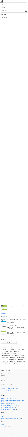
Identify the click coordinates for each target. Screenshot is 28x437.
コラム (15, 342)
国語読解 (5, 349)
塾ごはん (12, 349)
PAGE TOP (26, 422)
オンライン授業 (6, 342)
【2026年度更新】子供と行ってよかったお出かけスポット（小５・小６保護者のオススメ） (17, 326)
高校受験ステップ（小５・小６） (8, 398)
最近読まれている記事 (5, 370)
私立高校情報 (22, 359)
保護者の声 (3, 378)
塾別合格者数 (21, 349)
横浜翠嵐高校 (14, 357)
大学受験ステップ (4, 380)
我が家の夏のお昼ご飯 (8, 355)
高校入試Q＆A (21, 361)
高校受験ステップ (4, 416)
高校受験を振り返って (8, 363)
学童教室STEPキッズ (7, 351)
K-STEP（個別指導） (5, 426)
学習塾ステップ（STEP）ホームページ (9, 388)
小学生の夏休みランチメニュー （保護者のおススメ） (16, 306)
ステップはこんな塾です (6, 390)
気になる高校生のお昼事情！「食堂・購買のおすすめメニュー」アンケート (16, 320)
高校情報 (17, 363)
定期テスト (18, 351)
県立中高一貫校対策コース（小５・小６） (9, 403)
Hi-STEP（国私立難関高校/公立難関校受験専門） (11, 418)
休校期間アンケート (7, 347)
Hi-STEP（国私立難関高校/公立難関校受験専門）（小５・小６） (13, 401)
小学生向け (6, 353)
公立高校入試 (18, 347)
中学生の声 (3, 11)
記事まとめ (5, 361)
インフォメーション (5, 373)
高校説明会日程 (6, 366)
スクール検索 (3, 392)
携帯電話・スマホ (20, 355)
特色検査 (5, 359)
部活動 (13, 361)
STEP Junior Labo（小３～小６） (8, 407)
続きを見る (3, 313)
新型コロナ (5, 357)
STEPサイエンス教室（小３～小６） (8, 409)
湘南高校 (23, 357)
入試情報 (3, 375)
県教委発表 (13, 359)
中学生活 (16, 345)
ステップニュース (7, 345)
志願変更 (14, 353)
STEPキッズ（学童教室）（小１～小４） (9, 405)
